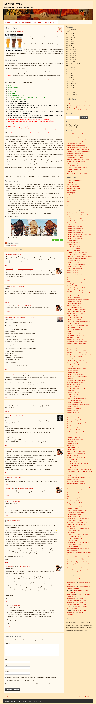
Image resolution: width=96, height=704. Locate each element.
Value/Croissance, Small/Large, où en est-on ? (79, 256)
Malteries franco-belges (73, 242)
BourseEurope (71, 182)
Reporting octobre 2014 (73, 516)
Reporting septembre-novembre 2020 (77, 254)
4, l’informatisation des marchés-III (76, 307)
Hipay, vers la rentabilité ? (74, 260)
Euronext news (71, 136)
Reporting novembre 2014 (74, 509)
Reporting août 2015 (72, 449)
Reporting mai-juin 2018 (73, 323)
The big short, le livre (73, 386)
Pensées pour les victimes (74, 434)
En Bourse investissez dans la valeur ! (77, 380)
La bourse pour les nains (73, 188)
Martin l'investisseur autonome (12, 317)
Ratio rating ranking (72, 204)
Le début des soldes (72, 315)
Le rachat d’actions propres (74, 566)
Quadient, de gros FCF (73, 240)
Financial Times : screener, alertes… (77, 134)
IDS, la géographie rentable (74, 303)
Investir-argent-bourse (73, 186)
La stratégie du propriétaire (74, 319)
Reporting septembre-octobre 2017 (76, 351)
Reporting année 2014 (73, 501)
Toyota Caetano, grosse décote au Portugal (78, 556)
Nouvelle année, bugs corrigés (75, 274)
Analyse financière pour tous (74, 180)
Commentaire (9, 643)
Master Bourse (71, 196)
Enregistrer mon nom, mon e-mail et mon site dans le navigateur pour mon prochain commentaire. (31, 677)
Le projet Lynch (13, 3)
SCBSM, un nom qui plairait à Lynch (77, 353)
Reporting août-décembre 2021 (75, 236)
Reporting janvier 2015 (73, 493)
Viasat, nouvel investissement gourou (77, 522)
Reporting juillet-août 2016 (74, 402)
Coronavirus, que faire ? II (74, 270)
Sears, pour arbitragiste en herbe (75, 481)
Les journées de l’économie (74, 436)
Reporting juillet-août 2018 (74, 317)
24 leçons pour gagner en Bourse (76, 512)
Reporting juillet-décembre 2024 (75, 221)
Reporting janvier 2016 (73, 418)
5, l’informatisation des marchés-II (76, 536)
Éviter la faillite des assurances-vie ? (77, 398)
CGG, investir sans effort (73, 459)
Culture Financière (72, 184)
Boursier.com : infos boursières (75, 153)
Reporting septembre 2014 (74, 526)
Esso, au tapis (70, 278)
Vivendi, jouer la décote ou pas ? (76, 223)
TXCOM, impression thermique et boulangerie (79, 292)
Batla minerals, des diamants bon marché (78, 299)
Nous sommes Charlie (73, 499)
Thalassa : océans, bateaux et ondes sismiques (79, 487)
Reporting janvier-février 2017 (75, 374)
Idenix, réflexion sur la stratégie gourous (78, 548)
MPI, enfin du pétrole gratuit (74, 497)
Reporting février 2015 (73, 485)
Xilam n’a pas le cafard (73, 428)
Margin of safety (71, 194)
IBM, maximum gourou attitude (75, 432)
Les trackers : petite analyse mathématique (78, 477)
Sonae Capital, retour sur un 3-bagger (77, 422)
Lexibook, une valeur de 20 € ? (75, 213)
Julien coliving (71, 594)
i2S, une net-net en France (74, 514)
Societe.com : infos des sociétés (75, 142)
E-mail (7, 665)
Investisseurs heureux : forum (75, 157)
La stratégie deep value (73, 337)
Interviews (41, 22)
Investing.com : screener (73, 165)
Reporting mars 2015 (72, 479)
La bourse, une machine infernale (76, 453)
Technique (28, 22)
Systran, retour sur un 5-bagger (75, 558)
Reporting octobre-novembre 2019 (76, 280)
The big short (70, 426)
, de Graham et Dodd (77, 363)
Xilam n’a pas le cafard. (75, 108)
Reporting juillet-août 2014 (74, 538)
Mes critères (70, 445)
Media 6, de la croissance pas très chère (77, 325)
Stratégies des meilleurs (73, 349)
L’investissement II (73, 294)
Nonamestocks (71, 200)
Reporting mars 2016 (72, 410)
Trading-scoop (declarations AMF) (76, 161)
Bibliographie (53, 22)
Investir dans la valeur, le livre (75, 440)
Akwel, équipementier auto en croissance (78, 284)
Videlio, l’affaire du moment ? (75, 268)
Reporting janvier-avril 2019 (74, 301)
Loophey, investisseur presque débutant (77, 252)
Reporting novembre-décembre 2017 (77, 343)
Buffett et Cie (70, 390)
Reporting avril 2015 (72, 475)
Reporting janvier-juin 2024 (74, 227)
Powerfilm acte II (71, 532)
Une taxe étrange (71, 359)
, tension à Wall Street (76, 503)
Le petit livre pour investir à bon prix (77, 572)
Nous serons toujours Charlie (74, 495)
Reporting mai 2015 (72, 467)
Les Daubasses (71, 192)
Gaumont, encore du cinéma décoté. (78, 110)
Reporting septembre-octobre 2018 (76, 313)
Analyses (21, 22)
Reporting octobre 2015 (73, 438)
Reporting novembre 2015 (74, 430)
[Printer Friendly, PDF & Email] (57, 240)
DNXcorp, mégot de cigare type (75, 290)
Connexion (11, 701)
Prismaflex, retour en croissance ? (76, 382)
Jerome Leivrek (21, 31)
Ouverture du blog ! (72, 540)
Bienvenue (7, 22)
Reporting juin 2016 (72, 406)
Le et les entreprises (74, 248)
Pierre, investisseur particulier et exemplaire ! (79, 510)
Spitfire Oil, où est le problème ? (76, 451)
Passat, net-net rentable (73, 347)
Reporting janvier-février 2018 (75, 339)
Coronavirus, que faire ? (73, 272)
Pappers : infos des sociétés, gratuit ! (77, 140)
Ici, (34, 684)
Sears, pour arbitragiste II (74, 420)
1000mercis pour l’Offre (73, 250)
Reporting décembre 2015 (74, 424)
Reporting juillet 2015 (73, 455)
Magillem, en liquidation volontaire (76, 258)
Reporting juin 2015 (72, 461)
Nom (6, 659)
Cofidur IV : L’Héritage (73, 298)
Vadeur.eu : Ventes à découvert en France (78, 159)
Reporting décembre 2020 (74, 246)
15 (60, 29)
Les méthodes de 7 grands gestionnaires (77, 562)
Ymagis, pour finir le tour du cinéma (77, 341)
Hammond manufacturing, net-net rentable (78, 570)
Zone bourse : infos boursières (75, 155)
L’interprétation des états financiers (76, 524)
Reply (7, 265)
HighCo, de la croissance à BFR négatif (77, 416)
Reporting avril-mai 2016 (74, 408)
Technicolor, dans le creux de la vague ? (77, 345)
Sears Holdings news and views (75, 335)
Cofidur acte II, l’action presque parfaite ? (78, 534)
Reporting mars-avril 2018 (74, 333)
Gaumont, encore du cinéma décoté (76, 369)
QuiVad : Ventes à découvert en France (77, 167)
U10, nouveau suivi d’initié (74, 327)
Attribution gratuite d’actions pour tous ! (78, 457)
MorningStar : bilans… (73, 163)
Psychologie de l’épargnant (74, 400)
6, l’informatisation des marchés (75, 560)
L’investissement (73, 550)
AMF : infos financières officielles (76, 145)
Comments (20, 701)
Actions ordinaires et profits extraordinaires (78, 404)
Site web (7, 671)
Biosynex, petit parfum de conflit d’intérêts (78, 321)
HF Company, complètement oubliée (77, 225)
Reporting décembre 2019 (74, 276)
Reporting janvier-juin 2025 (74, 219)
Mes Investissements (72, 198)
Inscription (6, 701)
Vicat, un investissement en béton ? (76, 264)
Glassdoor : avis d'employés (74, 169)
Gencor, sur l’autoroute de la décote (76, 568)
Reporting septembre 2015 (74, 443)
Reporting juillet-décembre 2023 (75, 229)
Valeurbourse (70, 206)
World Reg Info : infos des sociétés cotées (78, 149)
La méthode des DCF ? (73, 441)
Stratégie (34, 22)
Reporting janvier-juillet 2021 (75, 238)
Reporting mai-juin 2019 (73, 296)
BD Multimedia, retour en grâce (75, 282)
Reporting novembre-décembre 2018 (77, 309)
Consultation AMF (72, 286)
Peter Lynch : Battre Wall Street (75, 414)
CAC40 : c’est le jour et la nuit (75, 361)
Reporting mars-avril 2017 (74, 372)
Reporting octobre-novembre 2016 (76, 388)
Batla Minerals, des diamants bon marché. (80, 106)
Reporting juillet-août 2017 (74, 357)
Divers (47, 22)
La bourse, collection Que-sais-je (76, 483)
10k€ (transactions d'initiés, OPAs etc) (77, 173)
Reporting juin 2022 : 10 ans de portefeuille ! (79, 234)
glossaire (50, 79)
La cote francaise (71, 190)
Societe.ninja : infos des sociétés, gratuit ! (78, 138)
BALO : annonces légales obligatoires (77, 147)
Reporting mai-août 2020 (74, 262)
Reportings (14, 22)
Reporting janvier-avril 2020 (74, 266)
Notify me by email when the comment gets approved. (20, 680)
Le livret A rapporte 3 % (74, 394)
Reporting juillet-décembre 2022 (75, 232)
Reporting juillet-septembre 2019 (76, 288)
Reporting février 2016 (73, 412)
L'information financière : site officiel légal (78, 151)
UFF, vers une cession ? (73, 244)
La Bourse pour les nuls (73, 447)
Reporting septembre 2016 (74, 396)
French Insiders (71, 171)
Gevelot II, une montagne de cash (76, 311)
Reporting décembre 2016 (74, 384)
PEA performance (72, 202)
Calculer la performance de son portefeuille (78, 564)
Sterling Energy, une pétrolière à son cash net (79, 469)
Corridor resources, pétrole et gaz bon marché (79, 355)
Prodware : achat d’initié (73, 392)
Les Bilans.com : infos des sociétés (76, 144)
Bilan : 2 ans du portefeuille (74, 546)
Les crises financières (72, 370)
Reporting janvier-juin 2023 (74, 230)
